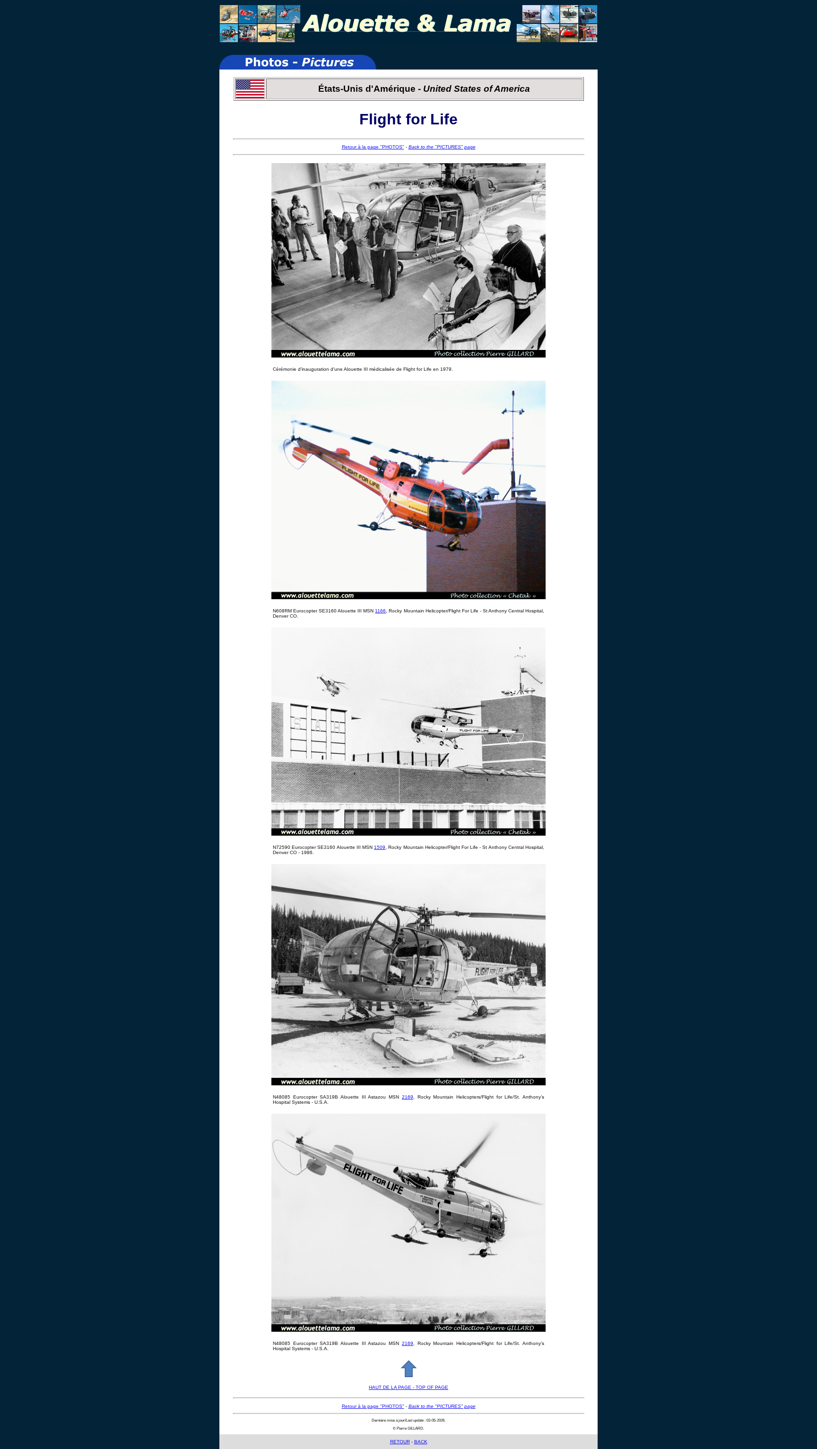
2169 (407, 1097)
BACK (420, 1441)
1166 (380, 610)
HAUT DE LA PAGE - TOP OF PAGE (408, 1387)
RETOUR (400, 1441)
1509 (379, 847)
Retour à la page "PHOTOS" (373, 146)
